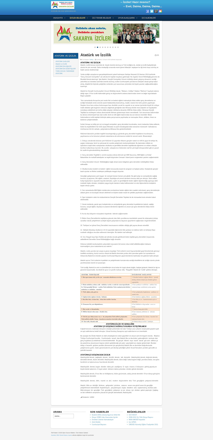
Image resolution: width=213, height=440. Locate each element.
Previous (52, 33)
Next (161, 33)
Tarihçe (91, 59)
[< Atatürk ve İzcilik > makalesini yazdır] (156, 55)
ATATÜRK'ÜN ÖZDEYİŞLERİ (66, 69)
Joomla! (53, 435)
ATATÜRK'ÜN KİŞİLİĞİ (63, 66)
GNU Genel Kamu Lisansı (64, 435)
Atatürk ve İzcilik (61, 64)
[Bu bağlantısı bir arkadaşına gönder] (158, 55)
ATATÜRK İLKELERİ (63, 61)
